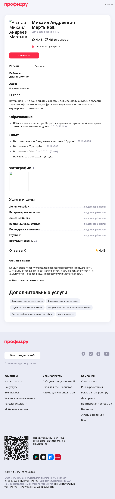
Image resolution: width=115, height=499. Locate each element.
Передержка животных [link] (25, 229)
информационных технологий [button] (21, 480)
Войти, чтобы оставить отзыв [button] (26, 280)
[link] (24, 55)
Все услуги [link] (11, 387)
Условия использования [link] (19, 398)
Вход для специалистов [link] (57, 387)
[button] (46, 46)
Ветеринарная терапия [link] (24, 212)
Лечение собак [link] (19, 206)
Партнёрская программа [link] (96, 403)
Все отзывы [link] (11, 392)
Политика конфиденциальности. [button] (37, 486)
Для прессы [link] (88, 398)
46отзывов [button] (59, 39)
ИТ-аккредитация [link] (92, 387)
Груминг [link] (15, 235)
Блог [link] (84, 420)
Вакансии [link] (87, 409)
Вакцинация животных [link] (24, 223)
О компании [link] (89, 381)
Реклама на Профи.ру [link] (94, 392)
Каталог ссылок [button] (14, 403)
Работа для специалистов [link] (59, 392)
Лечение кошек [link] (19, 218)
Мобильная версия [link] (16, 409)
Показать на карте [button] (19, 88)
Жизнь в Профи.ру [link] (92, 414)
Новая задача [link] (13, 381)
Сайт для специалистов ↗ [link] (59, 381)
